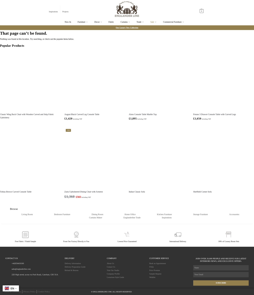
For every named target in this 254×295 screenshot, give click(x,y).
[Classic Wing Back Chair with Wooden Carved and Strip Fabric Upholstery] (30, 80)
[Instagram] (12, 280)
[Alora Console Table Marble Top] (159, 80)
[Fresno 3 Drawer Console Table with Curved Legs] (223, 80)
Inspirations (53, 12)
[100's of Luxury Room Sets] (228, 234)
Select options (159, 125)
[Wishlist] (56, 54)
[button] (202, 10)
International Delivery (177, 241)
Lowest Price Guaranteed (127, 241)
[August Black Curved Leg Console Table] (94, 80)
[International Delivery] (178, 234)
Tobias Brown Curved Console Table (15, 192)
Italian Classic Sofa (137, 192)
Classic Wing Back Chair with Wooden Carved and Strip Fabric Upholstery (27, 116)
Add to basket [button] (94, 125)
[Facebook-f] (6, 280)
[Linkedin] (27, 280)
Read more (30, 122)
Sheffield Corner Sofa (202, 192)
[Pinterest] (22, 280)
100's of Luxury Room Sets (228, 241)
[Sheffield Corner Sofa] (223, 158)
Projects (65, 12)
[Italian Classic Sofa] (159, 158)
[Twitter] (17, 280)
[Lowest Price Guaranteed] (127, 234)
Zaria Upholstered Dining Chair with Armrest (83, 192)
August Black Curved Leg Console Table (81, 114)
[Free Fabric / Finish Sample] (25, 234)
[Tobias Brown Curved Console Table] (30, 158)
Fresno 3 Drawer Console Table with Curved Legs (214, 114)
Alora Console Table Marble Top (143, 114)
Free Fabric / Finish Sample (25, 241)
